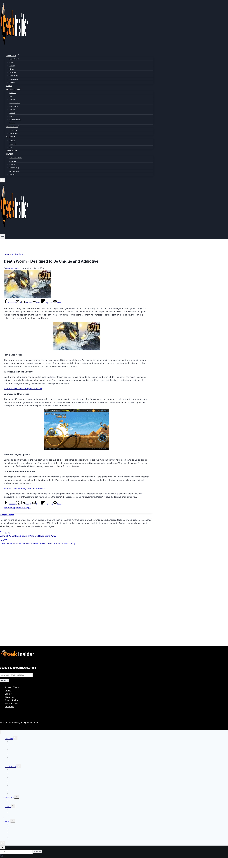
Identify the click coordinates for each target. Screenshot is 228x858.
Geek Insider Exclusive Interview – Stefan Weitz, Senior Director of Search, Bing (37, 542)
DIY (11, 147)
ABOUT (7, 821)
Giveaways (13, 130)
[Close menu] (0, 732)
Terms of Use (11, 703)
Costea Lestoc (13, 268)
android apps (24, 508)
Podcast (12, 174)
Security (12, 109)
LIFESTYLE (9, 739)
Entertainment (14, 59)
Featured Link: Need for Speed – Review (23, 388)
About (8, 690)
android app (10, 508)
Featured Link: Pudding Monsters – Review (24, 488)
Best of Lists (14, 133)
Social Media (14, 79)
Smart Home (14, 106)
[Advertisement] (71, 572)
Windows (13, 93)
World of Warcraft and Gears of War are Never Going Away (28, 534)
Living (12, 69)
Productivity (14, 76)
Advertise (13, 161)
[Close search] (2, 847)
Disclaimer (10, 697)
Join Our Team (14, 171)
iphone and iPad (15, 103)
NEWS (9, 85)
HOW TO (12, 140)
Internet (12, 113)
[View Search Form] (2, 180)
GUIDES (8, 807)
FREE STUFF (9, 797)
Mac (11, 96)
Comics (12, 62)
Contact (12, 164)
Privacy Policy (14, 168)
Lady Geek (13, 72)
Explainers (13, 144)
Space (12, 116)
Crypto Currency (15, 119)
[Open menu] (2, 236)
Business (12, 82)
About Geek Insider (16, 158)
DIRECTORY (11, 150)
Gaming (12, 66)
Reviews (12, 123)
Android (12, 99)
